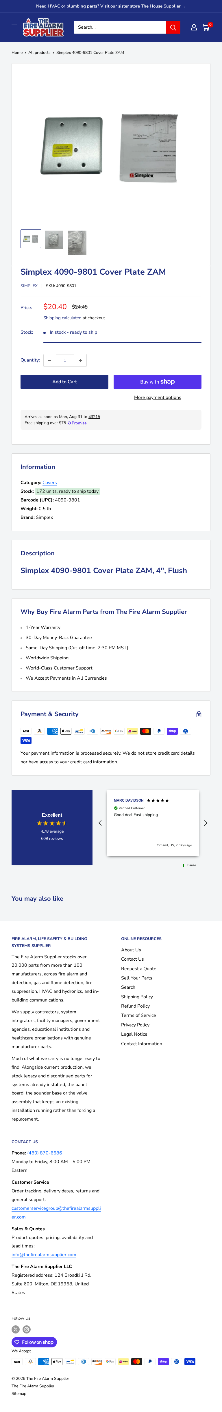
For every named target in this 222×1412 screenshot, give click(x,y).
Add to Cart (64, 382)
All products (39, 52)
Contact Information (141, 1044)
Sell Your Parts (136, 978)
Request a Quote (138, 969)
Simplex (29, 286)
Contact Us (132, 959)
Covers (49, 482)
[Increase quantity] (80, 360)
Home (17, 52)
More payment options (157, 397)
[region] (152, 823)
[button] (100, 823)
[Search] (173, 27)
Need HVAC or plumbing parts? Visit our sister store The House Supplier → (111, 6)
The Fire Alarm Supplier (33, 1386)
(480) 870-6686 (44, 1153)
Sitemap (19, 1393)
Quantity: (30, 360)
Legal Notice (134, 1034)
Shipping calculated (62, 318)
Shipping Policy (137, 997)
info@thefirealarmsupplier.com (44, 1255)
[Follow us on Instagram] (27, 1329)
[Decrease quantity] (50, 360)
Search (128, 987)
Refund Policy (135, 1006)
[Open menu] (14, 27)
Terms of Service (138, 1015)
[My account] (194, 27)
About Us (131, 950)
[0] (205, 27)
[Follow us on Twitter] (16, 1329)
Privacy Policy (135, 1025)
